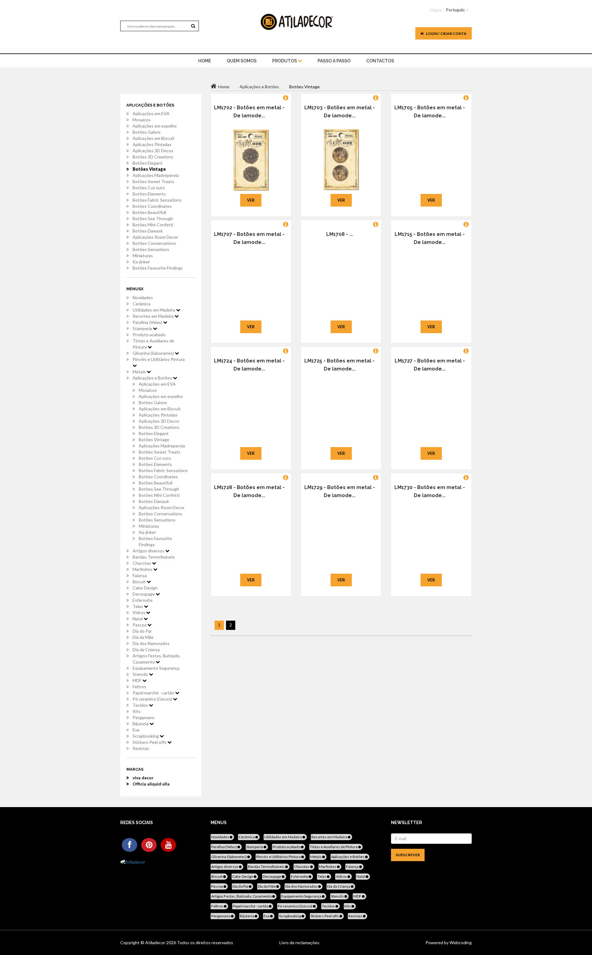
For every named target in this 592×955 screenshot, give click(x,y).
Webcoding (460, 942)
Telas (138, 606)
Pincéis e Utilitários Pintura (159, 359)
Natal (138, 618)
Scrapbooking (146, 736)
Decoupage (144, 594)
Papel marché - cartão (154, 692)
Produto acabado (149, 334)
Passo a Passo (334, 60)
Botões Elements (149, 193)
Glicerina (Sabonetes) (154, 353)
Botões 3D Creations (153, 156)
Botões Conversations (154, 243)
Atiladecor (155, 942)
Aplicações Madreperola (156, 175)
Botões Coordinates (152, 206)
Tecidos (141, 705)
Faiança (140, 575)
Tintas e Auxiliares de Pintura (153, 344)
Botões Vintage (149, 169)
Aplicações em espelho (155, 125)
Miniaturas (143, 255)
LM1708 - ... (339, 234)
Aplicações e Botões (153, 377)
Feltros (139, 686)
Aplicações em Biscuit (154, 138)
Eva (136, 729)
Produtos (285, 60)
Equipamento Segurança (156, 668)
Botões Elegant (147, 162)
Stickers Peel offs (150, 742)
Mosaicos (142, 119)
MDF (137, 680)
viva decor (143, 777)
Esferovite (143, 600)
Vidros (139, 612)
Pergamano (143, 717)
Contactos (380, 60)
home (204, 60)
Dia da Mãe (143, 637)
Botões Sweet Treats (153, 181)
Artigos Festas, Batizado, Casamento (156, 658)
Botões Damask (148, 230)
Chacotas (142, 563)
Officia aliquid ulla (151, 783)
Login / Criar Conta (446, 33)
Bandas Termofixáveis (154, 556)
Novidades (143, 297)
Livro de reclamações (299, 942)
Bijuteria (141, 723)
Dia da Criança (146, 649)
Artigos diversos (149, 550)
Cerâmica (141, 303)
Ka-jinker (141, 261)
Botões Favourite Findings (158, 267)
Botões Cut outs (149, 187)
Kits (137, 711)
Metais (140, 371)
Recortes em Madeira (154, 316)
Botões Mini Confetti (153, 224)
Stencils (141, 674)
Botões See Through (153, 218)
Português (455, 9)
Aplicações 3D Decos (153, 150)
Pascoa (140, 624)
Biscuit (140, 581)
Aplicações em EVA (151, 113)
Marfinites (143, 569)
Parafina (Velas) (148, 322)
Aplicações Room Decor (155, 237)
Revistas (141, 748)
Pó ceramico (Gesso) (153, 699)
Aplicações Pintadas (152, 144)
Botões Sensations (151, 249)
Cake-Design (145, 587)
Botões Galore (147, 132)
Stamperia (143, 328)
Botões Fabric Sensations (157, 200)
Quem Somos (242, 60)
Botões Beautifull (149, 212)
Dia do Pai (142, 631)
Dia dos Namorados (151, 643)
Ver (251, 200)
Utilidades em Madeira (154, 309)
